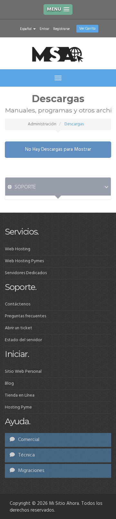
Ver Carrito (87, 29)
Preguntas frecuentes (25, 316)
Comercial (28, 440)
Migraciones (30, 470)
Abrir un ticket (18, 328)
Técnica (26, 455)
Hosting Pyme (18, 407)
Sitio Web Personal (23, 371)
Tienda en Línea (19, 395)
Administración (42, 124)
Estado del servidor (23, 340)
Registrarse (61, 29)
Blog (9, 383)
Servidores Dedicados (26, 273)
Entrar (44, 29)
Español (26, 29)
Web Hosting (17, 249)
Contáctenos (17, 304)
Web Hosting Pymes (24, 261)
